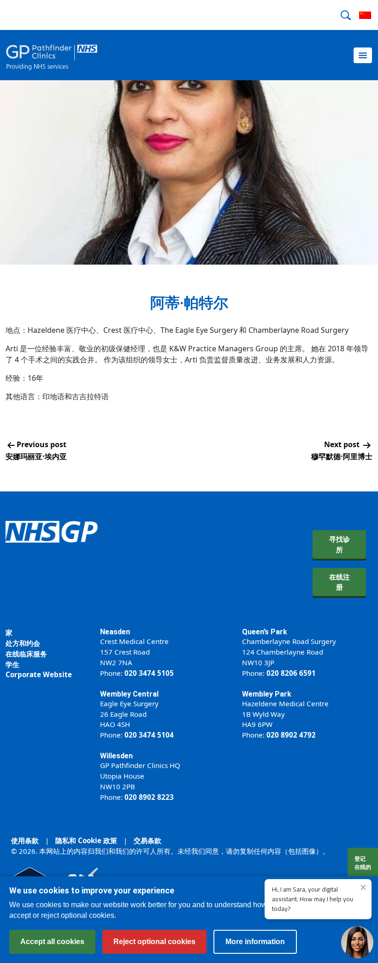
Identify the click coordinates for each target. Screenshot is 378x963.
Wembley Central (129, 694)
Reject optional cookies (154, 941)
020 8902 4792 (291, 734)
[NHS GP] (52, 55)
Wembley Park (266, 694)
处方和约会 (23, 643)
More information (255, 941)
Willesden (116, 755)
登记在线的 (362, 863)
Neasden (115, 631)
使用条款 (25, 840)
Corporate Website (39, 674)
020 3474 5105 (149, 673)
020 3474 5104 (149, 734)
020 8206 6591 (291, 673)
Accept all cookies (52, 941)
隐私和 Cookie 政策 (86, 840)
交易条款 (147, 840)
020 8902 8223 (149, 797)
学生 (12, 664)
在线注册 (339, 582)
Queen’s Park (264, 631)
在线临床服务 (26, 653)
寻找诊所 (339, 544)
